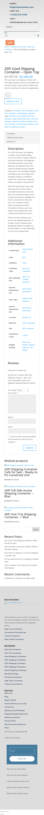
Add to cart (13, 101)
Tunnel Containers (12, 636)
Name (11, 417)
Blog (6, 697)
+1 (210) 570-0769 (18, 14)
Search (35, 529)
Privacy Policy (10, 721)
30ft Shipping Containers (15, 663)
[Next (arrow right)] (3, 814)
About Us (8, 693)
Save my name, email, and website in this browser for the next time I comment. (22, 439)
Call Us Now (14, 11)
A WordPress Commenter (13, 578)
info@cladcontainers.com (22, 7)
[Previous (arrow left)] (1, 814)
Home (6, 47)
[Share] (5, 811)
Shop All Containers (12, 649)
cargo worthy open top (20, 119)
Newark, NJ (26, 317)
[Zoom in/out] (1, 811)
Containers (14, 47)
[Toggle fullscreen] (3, 811)
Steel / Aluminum (28, 323)
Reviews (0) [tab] (11, 141)
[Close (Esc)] (8, 811)
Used (24, 263)
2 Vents (25, 335)
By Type (23, 47)
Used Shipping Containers (26, 113)
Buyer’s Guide (10, 700)
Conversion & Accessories (15, 632)
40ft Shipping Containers (15, 667)
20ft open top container (18, 116)
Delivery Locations (12, 717)
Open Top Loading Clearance (26, 279)
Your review (13, 393)
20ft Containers (28, 111)
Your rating (12, 390)
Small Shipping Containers (15, 670)
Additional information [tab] (15, 137)
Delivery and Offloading (14, 710)
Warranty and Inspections (15, 724)
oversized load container (25, 124)
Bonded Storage (11, 674)
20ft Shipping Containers (15, 660)
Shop (6, 728)
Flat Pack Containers (13, 677)
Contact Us (9, 707)
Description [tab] (11, 134)
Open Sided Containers (14, 639)
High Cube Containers (13, 681)
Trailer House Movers (13, 684)
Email (10, 427)
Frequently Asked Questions (16, 714)
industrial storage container (22, 121)
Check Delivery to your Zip (15, 703)
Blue (24, 257)
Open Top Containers (13, 629)
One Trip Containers (12, 653)
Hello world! (30, 578)
